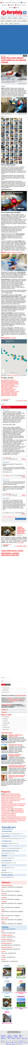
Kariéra (16, 1042)
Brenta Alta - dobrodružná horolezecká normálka (15, 755)
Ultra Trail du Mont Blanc (7, 831)
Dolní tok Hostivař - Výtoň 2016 (9, 395)
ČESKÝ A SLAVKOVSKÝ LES (9, 797)
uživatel (2, 677)
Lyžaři (14, 20)
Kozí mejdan (4, 845)
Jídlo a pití (16, 23)
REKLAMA (11, 7)
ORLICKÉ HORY (21, 803)
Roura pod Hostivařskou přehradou (10, 383)
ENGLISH (17, 7)
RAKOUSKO (19, 818)
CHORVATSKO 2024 (6, 704)
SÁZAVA (7, 794)
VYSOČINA (4, 805)
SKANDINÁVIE (11, 818)
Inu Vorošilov (4, 893)
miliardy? (3, 921)
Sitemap (13, 1044)
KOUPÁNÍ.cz (5, 718)
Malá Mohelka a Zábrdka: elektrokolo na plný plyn (10, 554)
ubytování (9, 698)
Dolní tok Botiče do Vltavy (7, 390)
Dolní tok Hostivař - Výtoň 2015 (9, 394)
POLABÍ (11, 800)
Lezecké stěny (6, 729)
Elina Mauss (6, 544)
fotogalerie (6, 116)
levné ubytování (13, 700)
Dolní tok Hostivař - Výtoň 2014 (9, 392)
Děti (19, 20)
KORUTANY (4, 821)
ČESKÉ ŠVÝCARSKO (7, 802)
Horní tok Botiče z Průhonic (8, 380)
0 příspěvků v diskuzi (21, 546)
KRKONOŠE (13, 795)
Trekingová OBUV (6, 723)
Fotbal (2, 931)
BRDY (18, 797)
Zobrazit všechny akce (7, 829)
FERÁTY (18, 2)
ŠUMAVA (12, 794)
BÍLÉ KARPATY (19, 808)
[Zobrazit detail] (3, 121)
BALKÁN (10, 821)
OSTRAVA (4, 810)
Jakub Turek (20, 1041)
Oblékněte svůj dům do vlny (7, 947)
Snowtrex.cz (4, 709)
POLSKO (23, 817)
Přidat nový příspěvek (20, 518)
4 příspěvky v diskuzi (22, 400)
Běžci (20, 1035)
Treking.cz (4, 712)
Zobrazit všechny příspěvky (8, 928)
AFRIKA (15, 821)
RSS (10, 1044)
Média (6, 23)
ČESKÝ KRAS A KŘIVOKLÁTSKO (10, 799)
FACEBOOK (24, 2)
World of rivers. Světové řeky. (13, 375)
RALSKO (17, 794)
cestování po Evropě (20, 695)
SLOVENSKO (4, 820)
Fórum (5, 927)
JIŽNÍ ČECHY (4, 800)
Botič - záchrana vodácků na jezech (10, 391)
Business (24, 20)
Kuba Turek (5, 399)
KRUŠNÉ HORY (5, 795)
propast (2, 909)
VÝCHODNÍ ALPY (19, 810)
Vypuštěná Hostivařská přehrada (9, 382)
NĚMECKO (4, 818)
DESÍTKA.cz (5, 725)
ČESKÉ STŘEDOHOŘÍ (7, 807)
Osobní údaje (20, 1042)
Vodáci (9, 1035)
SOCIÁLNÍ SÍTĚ (6, 716)
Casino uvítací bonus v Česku (12, 550)
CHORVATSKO (21, 820)
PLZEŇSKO (21, 805)
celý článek (21, 542)
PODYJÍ (10, 805)
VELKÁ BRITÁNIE (6, 813)
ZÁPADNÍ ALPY (13, 820)
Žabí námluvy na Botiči (7, 387)
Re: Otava (3, 951)
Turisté (2, 20)
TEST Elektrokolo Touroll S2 (15, 744)
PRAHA (19, 795)
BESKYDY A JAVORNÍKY (8, 808)
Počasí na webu (6, 727)
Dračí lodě (4, 865)
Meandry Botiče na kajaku (7, 385)
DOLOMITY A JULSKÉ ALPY (8, 815)
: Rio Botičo (9, 338)
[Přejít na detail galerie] (14, 112)
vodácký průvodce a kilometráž (13, 252)
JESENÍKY (15, 805)
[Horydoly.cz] (14, 13)
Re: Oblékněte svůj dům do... (7, 935)
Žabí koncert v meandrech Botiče (9, 386)
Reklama (12, 1042)
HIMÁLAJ (13, 813)
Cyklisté (15, 1035)
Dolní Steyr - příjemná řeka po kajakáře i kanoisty (16, 735)
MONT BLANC (17, 817)
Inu (2, 889)
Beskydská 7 (4, 855)
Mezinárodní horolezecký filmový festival (10, 850)
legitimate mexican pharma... (7, 885)
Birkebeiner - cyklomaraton (7, 874)
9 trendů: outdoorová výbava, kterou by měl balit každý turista (21, 530)
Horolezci (3, 1035)
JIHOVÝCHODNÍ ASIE (7, 817)
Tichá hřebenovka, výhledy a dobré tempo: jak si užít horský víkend (17, 766)
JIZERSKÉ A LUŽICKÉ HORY (9, 803)
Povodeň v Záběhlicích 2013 (8, 389)
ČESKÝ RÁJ (16, 800)
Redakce (8, 1042)
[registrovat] (8, 685)
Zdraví (11, 23)
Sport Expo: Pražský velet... (7, 939)
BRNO (8, 810)
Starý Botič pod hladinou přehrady (9, 381)
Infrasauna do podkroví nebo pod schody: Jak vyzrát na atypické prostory (17, 776)
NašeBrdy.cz (5, 720)
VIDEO (3, 2)
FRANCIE (21, 812)
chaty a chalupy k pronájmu (16, 699)
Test (2, 23)
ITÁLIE (24, 818)
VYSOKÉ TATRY (8, 2)
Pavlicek (7, 475)
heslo (2, 680)
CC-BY (2, 1041)
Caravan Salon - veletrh (6, 860)
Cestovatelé (8, 20)
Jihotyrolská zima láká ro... (6, 943)
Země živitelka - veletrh (6, 841)
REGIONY (14, 2)
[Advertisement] (14, 40)
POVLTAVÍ (22, 799)
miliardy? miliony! (5, 917)
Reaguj (23, 459)
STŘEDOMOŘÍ (14, 812)
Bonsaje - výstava (5, 836)
